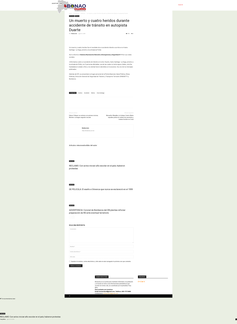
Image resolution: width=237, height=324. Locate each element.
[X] (144, 281)
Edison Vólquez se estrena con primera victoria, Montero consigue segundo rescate (83, 116)
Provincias (72, 16)
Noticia (93, 93)
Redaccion (74, 33)
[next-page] (73, 217)
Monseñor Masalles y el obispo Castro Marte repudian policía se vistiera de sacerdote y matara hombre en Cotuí (119, 117)
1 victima (80, 93)
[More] (155, 41)
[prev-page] (70, 217)
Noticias (77, 16)
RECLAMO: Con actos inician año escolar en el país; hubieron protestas (30, 317)
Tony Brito (3, 319)
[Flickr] (140, 281)
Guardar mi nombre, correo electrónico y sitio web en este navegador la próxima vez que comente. (101, 261)
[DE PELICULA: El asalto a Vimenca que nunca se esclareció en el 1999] (101, 178)
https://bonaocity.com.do (88, 130)
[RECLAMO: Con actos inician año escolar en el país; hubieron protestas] (101, 155)
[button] (180, 5)
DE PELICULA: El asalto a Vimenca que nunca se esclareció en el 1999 (101, 189)
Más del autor (91, 145)
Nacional (72, 161)
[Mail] (142, 281)
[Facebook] (138, 281)
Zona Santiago (100, 93)
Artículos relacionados (77, 145)
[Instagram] (141, 281)
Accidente (86, 93)
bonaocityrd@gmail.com (110, 293)
